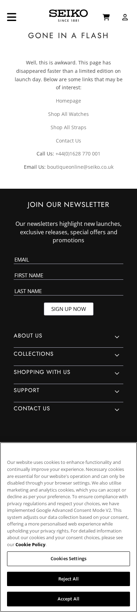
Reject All (68, 579)
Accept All (68, 599)
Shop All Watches (68, 114)
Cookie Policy (30, 544)
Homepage (68, 100)
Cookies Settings (68, 558)
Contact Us (68, 140)
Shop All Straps (68, 127)
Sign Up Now (68, 308)
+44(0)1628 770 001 (78, 153)
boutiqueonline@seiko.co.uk (80, 167)
